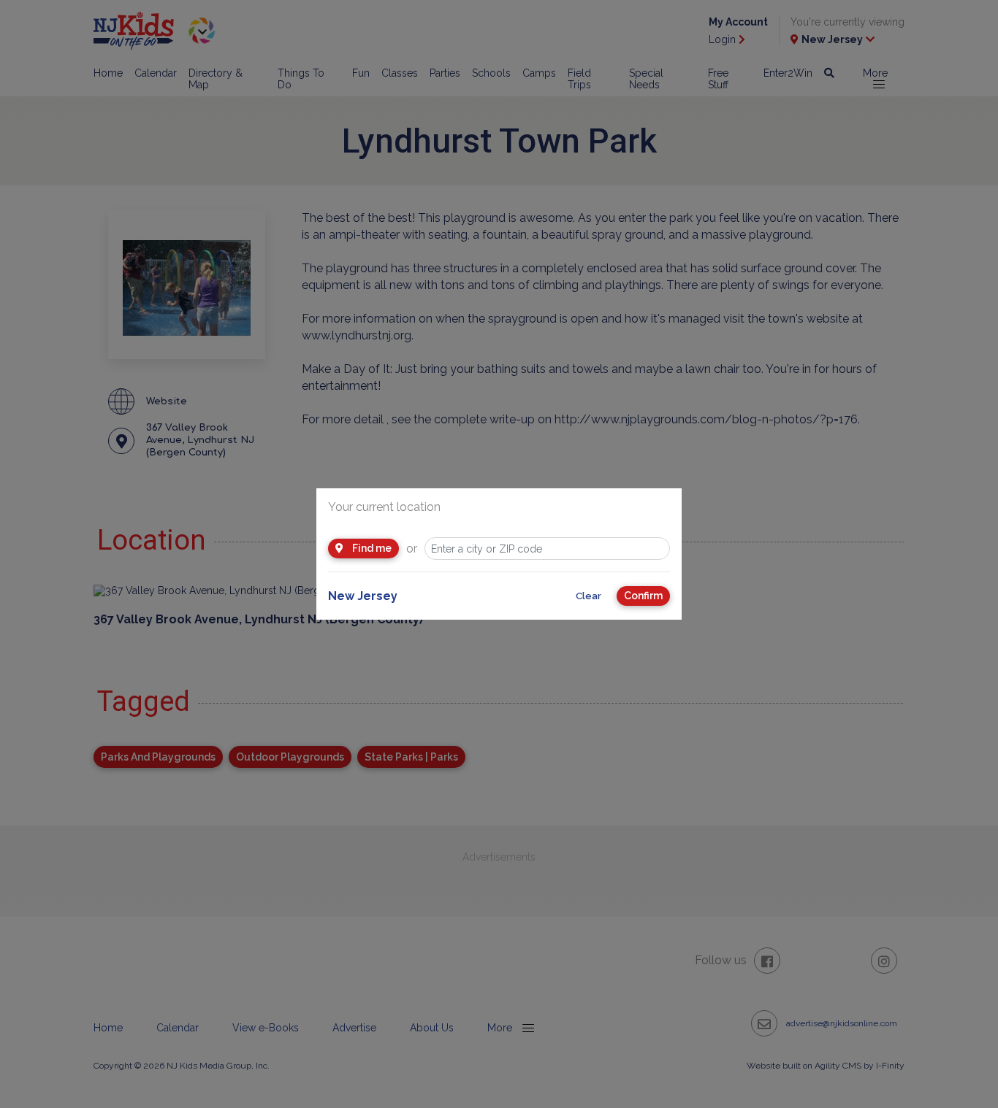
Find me (371, 548)
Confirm (643, 595)
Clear (588, 595)
